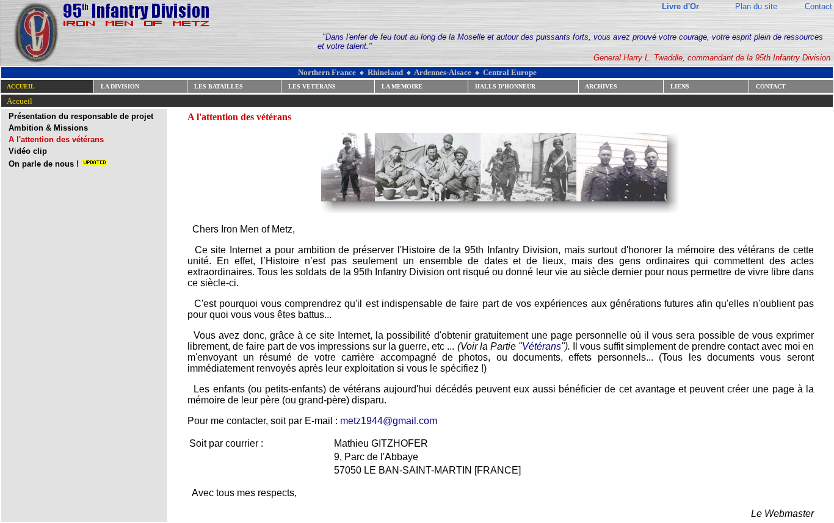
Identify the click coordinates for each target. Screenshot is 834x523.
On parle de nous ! (45, 163)
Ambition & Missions (48, 127)
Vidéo (20, 151)
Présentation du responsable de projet (81, 116)
